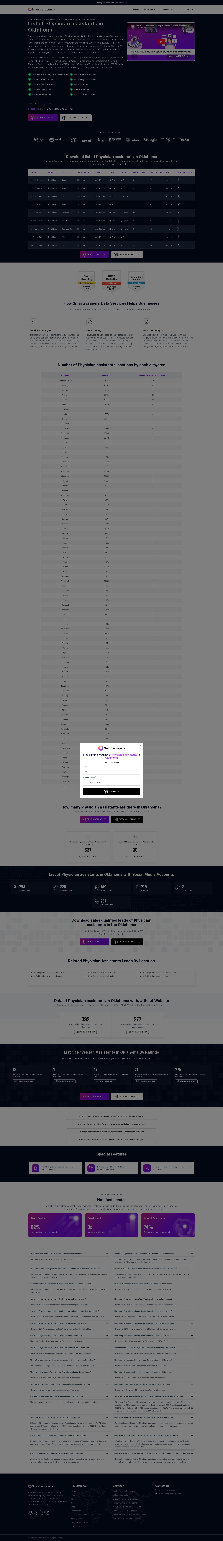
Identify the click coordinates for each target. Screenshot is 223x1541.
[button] (85, 783)
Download (114, 792)
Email (85, 766)
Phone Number (89, 777)
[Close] (140, 745)
